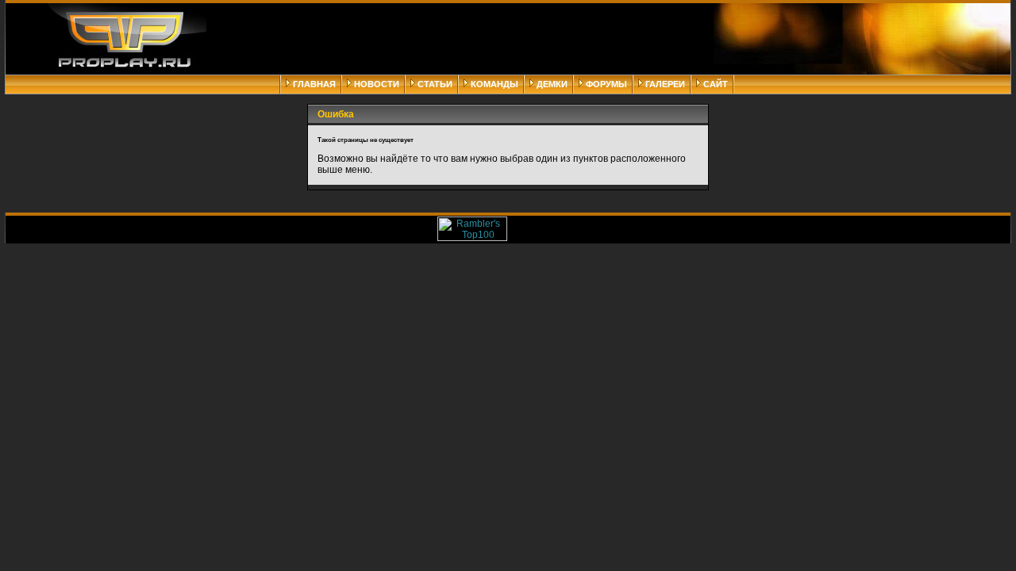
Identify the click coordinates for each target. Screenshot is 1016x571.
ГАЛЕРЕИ (665, 84)
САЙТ (715, 84)
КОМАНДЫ (494, 84)
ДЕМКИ (552, 84)
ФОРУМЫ (606, 84)
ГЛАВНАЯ (314, 84)
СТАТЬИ (435, 84)
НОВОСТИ (376, 84)
